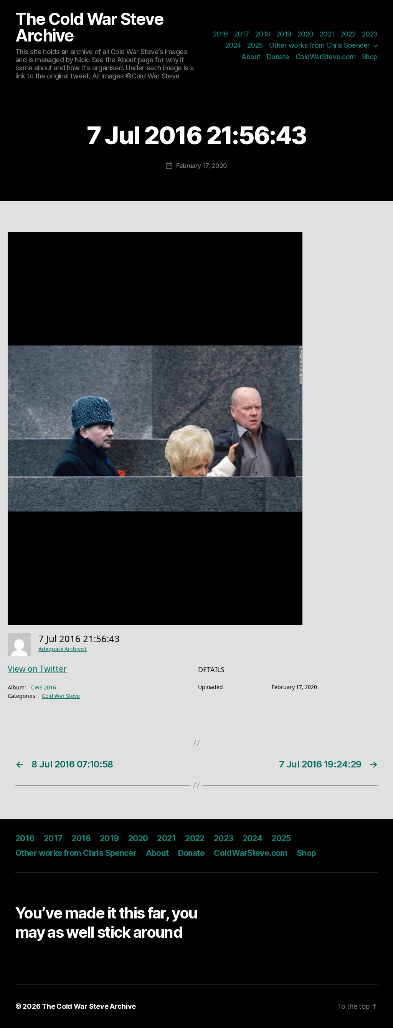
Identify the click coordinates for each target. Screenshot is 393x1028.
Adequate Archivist (62, 649)
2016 (220, 34)
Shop (370, 57)
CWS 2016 (43, 687)
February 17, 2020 (201, 165)
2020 (305, 34)
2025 (255, 45)
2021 (327, 34)
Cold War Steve (61, 696)
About (251, 57)
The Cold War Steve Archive (89, 27)
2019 (283, 34)
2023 (370, 34)
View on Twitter (37, 669)
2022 (348, 34)
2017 (241, 34)
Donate (278, 57)
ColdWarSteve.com (326, 57)
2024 (233, 45)
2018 (262, 34)
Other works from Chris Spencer (319, 45)
